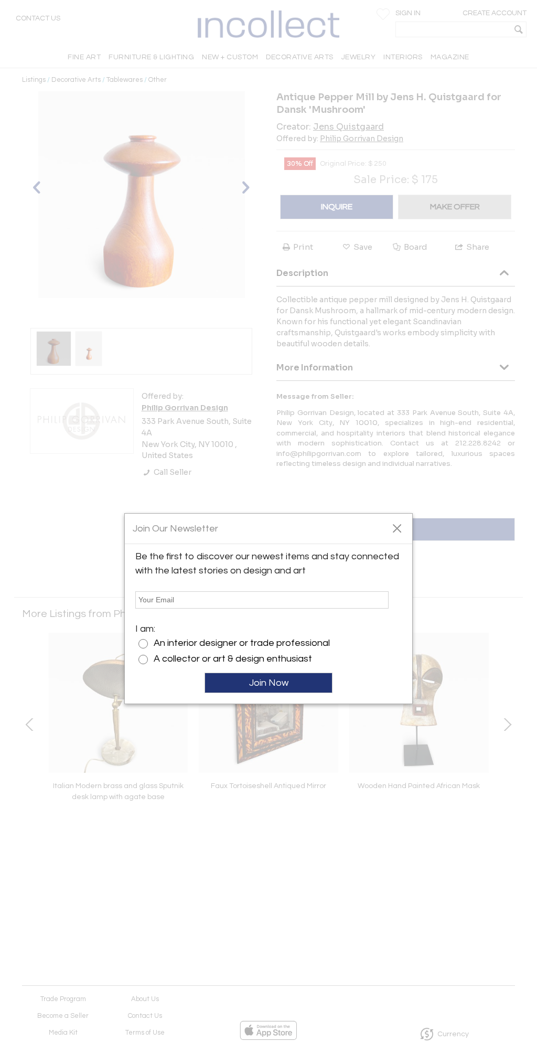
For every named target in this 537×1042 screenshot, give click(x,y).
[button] (397, 528)
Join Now (268, 683)
